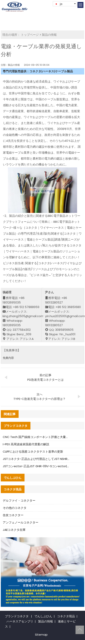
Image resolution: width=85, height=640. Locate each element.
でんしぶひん (43, 616)
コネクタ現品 (66, 616)
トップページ (30, 35)
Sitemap (41, 634)
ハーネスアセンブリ (20, 621)
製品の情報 (49, 35)
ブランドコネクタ (17, 616)
